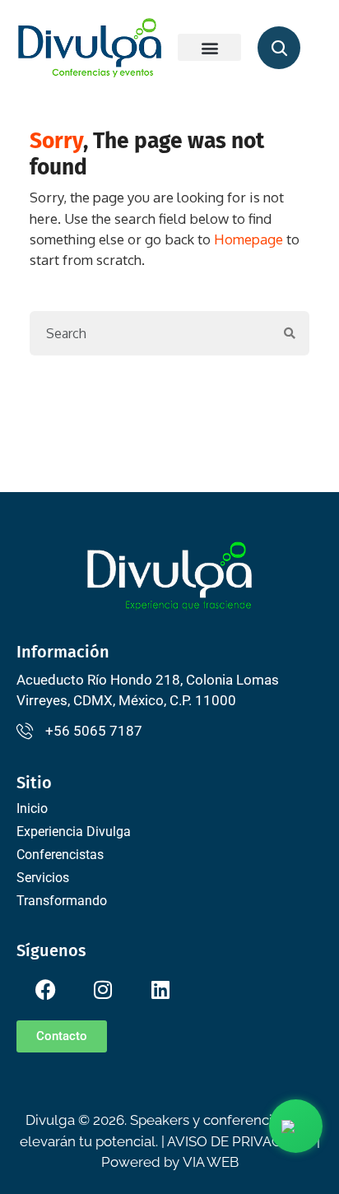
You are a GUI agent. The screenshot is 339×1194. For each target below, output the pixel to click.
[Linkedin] (160, 989)
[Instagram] (103, 989)
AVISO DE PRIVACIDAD (240, 1141)
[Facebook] (45, 989)
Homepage (248, 239)
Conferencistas (60, 854)
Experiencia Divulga (73, 831)
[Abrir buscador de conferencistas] (279, 47)
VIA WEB (211, 1162)
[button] (209, 47)
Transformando (61, 900)
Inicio (32, 808)
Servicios (42, 877)
